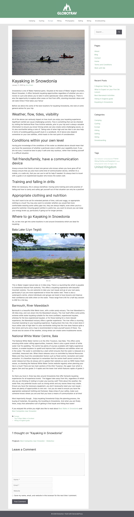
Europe (50, 21)
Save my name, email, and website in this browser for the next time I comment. (45, 495)
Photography (69, 21)
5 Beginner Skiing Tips (103, 86)
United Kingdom (105, 167)
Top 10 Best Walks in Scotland (24, 418)
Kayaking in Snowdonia (103, 102)
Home (96, 61)
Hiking (59, 21)
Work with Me (99, 68)
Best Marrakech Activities (104, 95)
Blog (96, 55)
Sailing (80, 21)
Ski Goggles (111, 163)
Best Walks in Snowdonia (69, 409)
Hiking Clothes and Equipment (105, 161)
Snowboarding (100, 21)
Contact (97, 58)
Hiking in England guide (22, 420)
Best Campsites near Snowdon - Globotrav (37, 441)
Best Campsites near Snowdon (24, 411)
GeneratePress (77, 514)
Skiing (89, 21)
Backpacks (100, 158)
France (115, 159)
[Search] (119, 32)
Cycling (41, 21)
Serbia (105, 163)
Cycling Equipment (108, 158)
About (96, 51)
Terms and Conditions (103, 65)
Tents (115, 163)
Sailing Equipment (98, 163)
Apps (95, 158)
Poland (118, 161)
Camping (32, 21)
